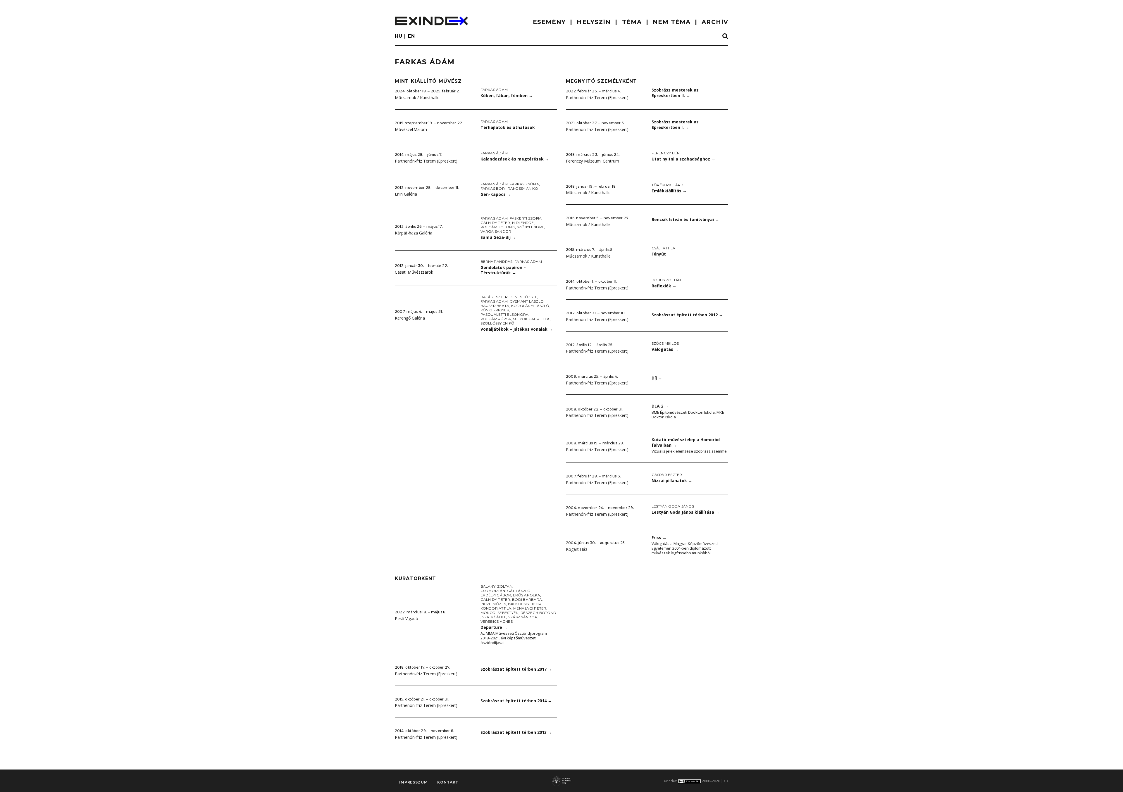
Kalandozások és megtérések (514, 159)
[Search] (725, 36)
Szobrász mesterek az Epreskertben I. (675, 124)
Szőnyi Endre (530, 227)
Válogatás (665, 349)
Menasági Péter (529, 608)
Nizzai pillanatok (672, 480)
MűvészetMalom (411, 129)
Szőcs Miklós (665, 343)
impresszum (413, 782)
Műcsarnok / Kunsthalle (417, 97)
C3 (726, 781)
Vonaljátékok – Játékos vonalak (516, 329)
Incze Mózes (493, 604)
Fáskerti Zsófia (526, 218)
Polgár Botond (497, 227)
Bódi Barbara (527, 599)
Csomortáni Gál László (505, 591)
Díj (657, 378)
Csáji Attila (664, 248)
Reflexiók (664, 286)
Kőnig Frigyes (494, 310)
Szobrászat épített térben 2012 (687, 315)
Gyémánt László (527, 301)
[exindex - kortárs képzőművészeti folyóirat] (431, 21)
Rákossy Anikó (523, 188)
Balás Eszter (494, 297)
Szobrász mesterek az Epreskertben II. (675, 92)
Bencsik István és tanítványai (685, 219)
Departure (493, 627)
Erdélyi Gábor (495, 595)
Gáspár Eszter (667, 474)
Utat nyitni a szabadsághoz (683, 159)
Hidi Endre (523, 222)
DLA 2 (660, 406)
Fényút (661, 254)
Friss (659, 537)
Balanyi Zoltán (496, 586)
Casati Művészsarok (414, 272)
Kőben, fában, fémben (506, 95)
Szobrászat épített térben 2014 (516, 700)
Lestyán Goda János (673, 506)
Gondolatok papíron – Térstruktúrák (503, 270)
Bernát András (496, 261)
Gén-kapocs (495, 194)
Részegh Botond (538, 612)
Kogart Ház (576, 549)
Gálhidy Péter (495, 222)
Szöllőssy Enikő (497, 323)
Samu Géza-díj (498, 237)
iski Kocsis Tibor (525, 604)
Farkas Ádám (494, 89)
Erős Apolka (526, 595)
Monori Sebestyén (499, 612)
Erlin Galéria (406, 194)
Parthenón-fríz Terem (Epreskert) (426, 161)
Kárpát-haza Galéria (413, 233)
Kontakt (447, 782)
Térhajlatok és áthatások (510, 127)
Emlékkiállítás (669, 191)
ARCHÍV (715, 21)
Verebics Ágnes (496, 621)
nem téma (671, 21)
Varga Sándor (495, 231)
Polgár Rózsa (495, 319)
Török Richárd (668, 185)
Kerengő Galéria (410, 318)
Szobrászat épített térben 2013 (516, 732)
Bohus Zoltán (666, 280)
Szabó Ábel (494, 617)
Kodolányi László (530, 305)
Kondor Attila (495, 608)
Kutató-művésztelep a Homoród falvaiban (686, 442)
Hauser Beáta (494, 305)
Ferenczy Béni (666, 153)
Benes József (523, 297)
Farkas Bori (493, 188)
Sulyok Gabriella (531, 319)
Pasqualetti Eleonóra (504, 314)
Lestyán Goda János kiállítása (685, 512)
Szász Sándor (523, 617)
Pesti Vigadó (406, 618)
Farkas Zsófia (524, 184)
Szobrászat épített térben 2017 (516, 669)
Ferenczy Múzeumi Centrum (592, 161)
